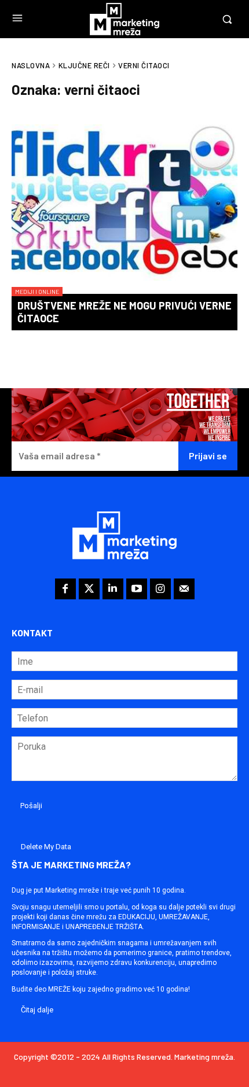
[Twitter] (89, 588)
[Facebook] (65, 588)
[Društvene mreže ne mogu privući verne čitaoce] (124, 206)
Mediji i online (37, 291)
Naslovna (31, 65)
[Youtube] (136, 588)
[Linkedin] (112, 588)
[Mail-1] (184, 588)
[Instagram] (160, 588)
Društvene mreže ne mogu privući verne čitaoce (124, 312)
